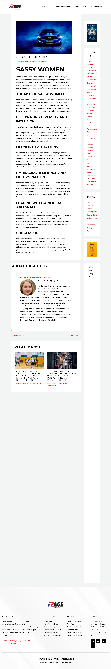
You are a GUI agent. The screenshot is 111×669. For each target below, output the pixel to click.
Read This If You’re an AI (12, 644)
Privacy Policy (15, 641)
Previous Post (17, 336)
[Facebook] (93, 641)
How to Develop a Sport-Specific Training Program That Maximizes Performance (92, 148)
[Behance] (104, 641)
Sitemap (5, 641)
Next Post (75, 336)
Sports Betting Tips (75, 632)
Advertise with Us (51, 624)
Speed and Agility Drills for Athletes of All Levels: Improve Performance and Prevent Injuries (29, 375)
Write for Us (48, 621)
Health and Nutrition (75, 627)
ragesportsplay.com (98, 621)
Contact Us (27, 641)
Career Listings (50, 627)
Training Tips (22, 61)
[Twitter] (98, 641)
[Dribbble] (93, 645)
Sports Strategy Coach (52, 635)
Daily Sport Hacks (51, 632)
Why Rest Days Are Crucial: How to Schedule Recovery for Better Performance (92, 70)
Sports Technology (74, 635)
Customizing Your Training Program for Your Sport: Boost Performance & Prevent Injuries (61, 375)
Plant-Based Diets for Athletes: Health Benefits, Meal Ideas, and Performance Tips (92, 120)
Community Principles (52, 630)
